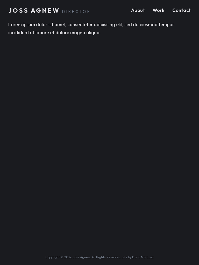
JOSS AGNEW (34, 10)
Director (76, 11)
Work (159, 10)
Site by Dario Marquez (138, 257)
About (138, 10)
